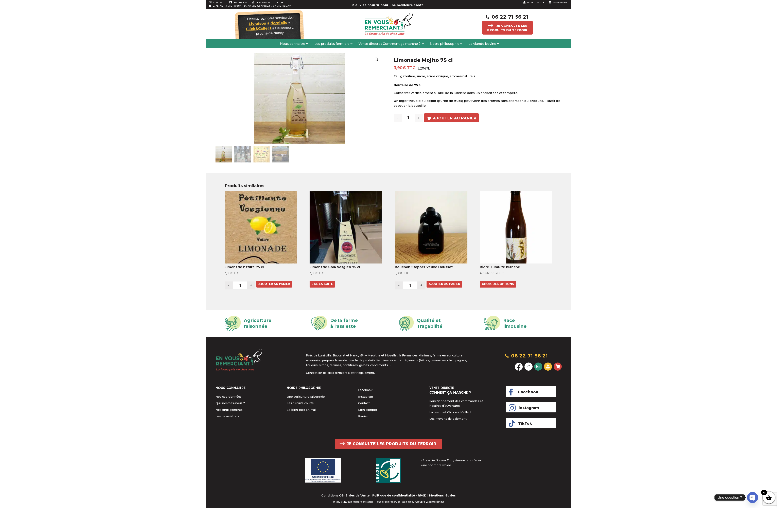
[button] (376, 59)
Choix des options (498, 284)
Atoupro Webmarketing (430, 501)
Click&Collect (259, 28)
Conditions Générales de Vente (345, 495)
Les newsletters (227, 416)
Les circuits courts (300, 403)
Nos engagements (229, 410)
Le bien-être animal (301, 410)
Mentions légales (442, 495)
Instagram (365, 396)
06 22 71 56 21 (510, 17)
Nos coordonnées (228, 396)
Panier (363, 416)
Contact (364, 403)
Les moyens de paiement (448, 419)
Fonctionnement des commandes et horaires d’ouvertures (456, 403)
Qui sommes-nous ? (230, 403)
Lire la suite (322, 284)
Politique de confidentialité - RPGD (399, 495)
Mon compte (367, 410)
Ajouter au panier (455, 118)
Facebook (365, 390)
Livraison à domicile (268, 23)
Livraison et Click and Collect (450, 412)
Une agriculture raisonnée (306, 396)
